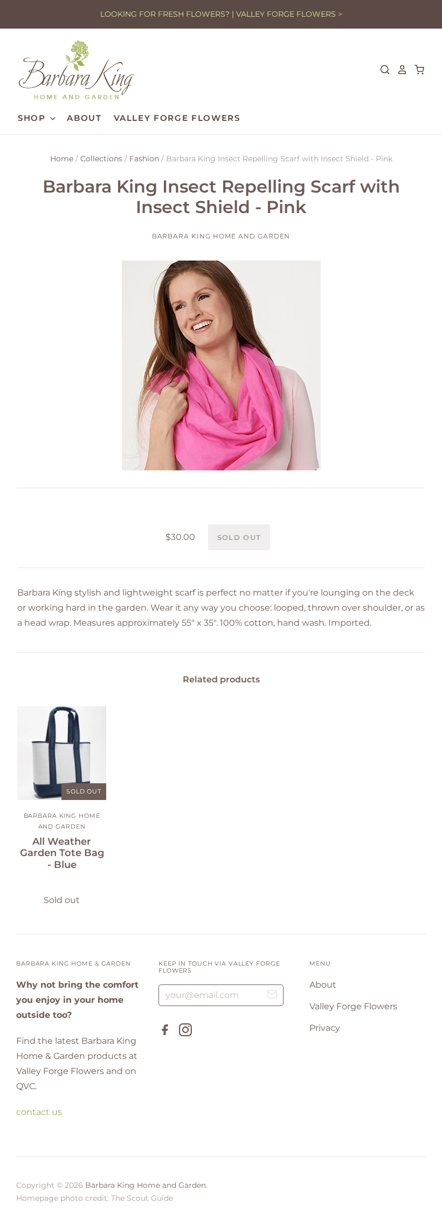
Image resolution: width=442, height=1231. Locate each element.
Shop (33, 118)
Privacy (324, 1028)
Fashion (144, 158)
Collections (101, 158)
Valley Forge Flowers (177, 118)
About (84, 118)
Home (61, 158)
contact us (39, 1112)
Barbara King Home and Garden (221, 236)
